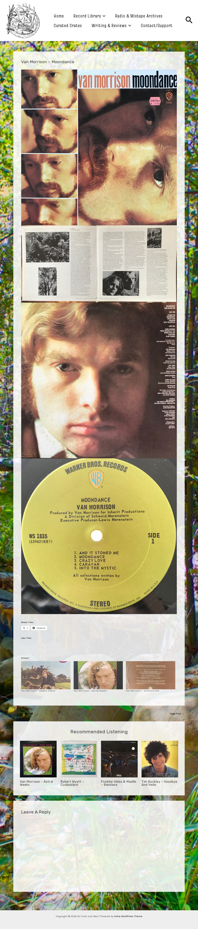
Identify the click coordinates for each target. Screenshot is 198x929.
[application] (103, 16)
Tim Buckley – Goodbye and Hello (159, 783)
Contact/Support (156, 25)
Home (59, 15)
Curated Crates (68, 25)
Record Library (87, 15)
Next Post (177, 713)
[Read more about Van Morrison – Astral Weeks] (38, 758)
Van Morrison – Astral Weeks (90, 690)
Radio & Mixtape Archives (139, 15)
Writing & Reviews (109, 25)
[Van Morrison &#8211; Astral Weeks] (98, 675)
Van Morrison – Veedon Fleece (38, 690)
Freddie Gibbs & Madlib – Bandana (118, 783)
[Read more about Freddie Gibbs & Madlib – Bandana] (119, 758)
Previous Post (23, 713)
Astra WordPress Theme (128, 916)
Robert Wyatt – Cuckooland (72, 783)
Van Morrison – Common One (142, 690)
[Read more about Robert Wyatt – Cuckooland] (78, 758)
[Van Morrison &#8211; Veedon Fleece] (46, 675)
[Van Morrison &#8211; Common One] (150, 675)
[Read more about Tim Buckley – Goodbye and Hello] (160, 758)
